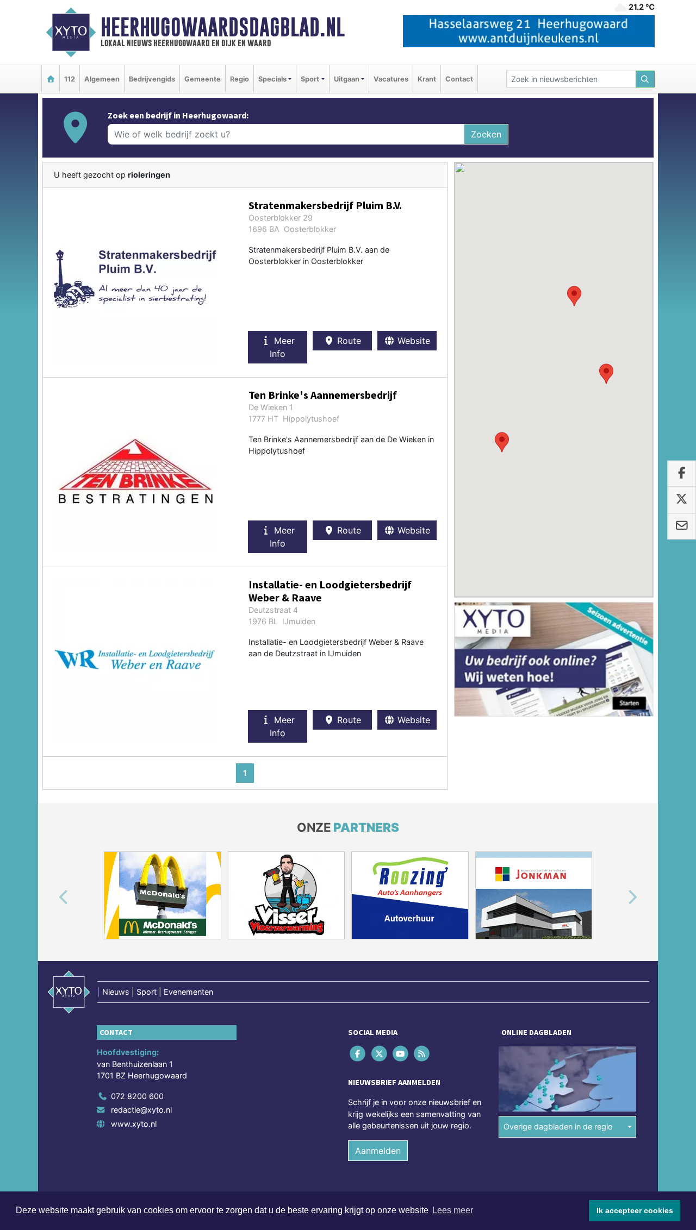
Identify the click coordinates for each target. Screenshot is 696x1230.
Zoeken (486, 134)
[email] (681, 526)
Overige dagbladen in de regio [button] (558, 1126)
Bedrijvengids (152, 79)
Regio (239, 79)
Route (347, 340)
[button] (606, 373)
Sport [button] (310, 79)
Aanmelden (378, 1150)
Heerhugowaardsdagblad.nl (223, 27)
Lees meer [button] (452, 1210)
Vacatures (391, 79)
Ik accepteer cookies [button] (634, 1210)
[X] (379, 1053)
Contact (459, 79)
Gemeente (202, 79)
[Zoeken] (645, 79)
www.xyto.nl (134, 1123)
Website (412, 340)
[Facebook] (358, 1053)
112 (69, 79)
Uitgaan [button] (346, 79)
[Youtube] (401, 1053)
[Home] (50, 79)
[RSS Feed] (422, 1053)
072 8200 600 (137, 1096)
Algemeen (102, 79)
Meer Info (282, 347)
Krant (427, 79)
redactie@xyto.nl (141, 1109)
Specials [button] (272, 79)
